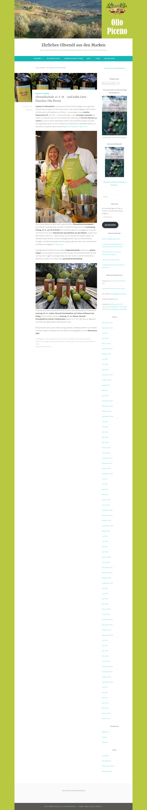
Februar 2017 (106, 500)
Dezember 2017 (107, 458)
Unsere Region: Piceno (73, 58)
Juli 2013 (105, 687)
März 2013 (105, 708)
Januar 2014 (106, 661)
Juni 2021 (105, 333)
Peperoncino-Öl (81, 341)
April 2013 (105, 703)
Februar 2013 (106, 713)
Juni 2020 (105, 364)
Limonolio (87, 339)
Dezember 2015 (107, 567)
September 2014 (107, 635)
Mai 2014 (105, 646)
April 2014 (105, 651)
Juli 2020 (105, 359)
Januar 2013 (106, 718)
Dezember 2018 (107, 401)
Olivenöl (37, 58)
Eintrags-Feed (106, 761)
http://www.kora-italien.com (77, 126)
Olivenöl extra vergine (42, 341)
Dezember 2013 (107, 666)
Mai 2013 (105, 698)
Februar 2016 (106, 557)
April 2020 (105, 370)
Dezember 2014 (107, 620)
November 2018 (107, 406)
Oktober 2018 (106, 411)
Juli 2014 (105, 640)
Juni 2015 (105, 593)
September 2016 (107, 526)
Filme (98, 58)
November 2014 (107, 625)
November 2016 (107, 515)
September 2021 (107, 328)
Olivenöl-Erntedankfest (57, 341)
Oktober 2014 (106, 630)
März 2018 (105, 442)
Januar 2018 (106, 453)
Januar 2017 (106, 505)
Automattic (97, 806)
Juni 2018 (105, 427)
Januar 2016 (106, 562)
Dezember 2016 (107, 510)
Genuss (38, 93)
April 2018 (105, 437)
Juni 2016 (105, 541)
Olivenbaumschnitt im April (110, 260)
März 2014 (105, 656)
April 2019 (105, 396)
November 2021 (107, 323)
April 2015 (105, 599)
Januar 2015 (106, 614)
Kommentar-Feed (108, 766)
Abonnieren (110, 225)
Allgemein (105, 732)
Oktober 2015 (106, 578)
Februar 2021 (106, 343)
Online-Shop (109, 58)
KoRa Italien (79, 339)
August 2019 (106, 385)
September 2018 (107, 416)
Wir (88, 58)
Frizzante (63, 339)
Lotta (103, 288)
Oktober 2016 (106, 521)
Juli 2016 (105, 536)
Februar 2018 (106, 448)
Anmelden (105, 756)
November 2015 (107, 573)
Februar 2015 (106, 609)
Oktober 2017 (106, 468)
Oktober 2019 (106, 380)
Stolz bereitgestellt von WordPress (60, 806)
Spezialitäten (90, 341)
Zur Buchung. (58, 244)
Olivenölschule (53, 58)
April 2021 (105, 338)
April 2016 (105, 552)
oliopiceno (29, 110)
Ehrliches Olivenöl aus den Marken (74, 45)
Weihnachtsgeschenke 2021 (111, 239)
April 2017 (105, 489)
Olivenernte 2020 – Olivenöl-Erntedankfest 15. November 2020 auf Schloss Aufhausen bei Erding (114, 306)
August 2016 (106, 531)
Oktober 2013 (106, 677)
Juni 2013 (105, 692)
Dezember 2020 (107, 349)
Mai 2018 (105, 432)
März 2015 (105, 604)
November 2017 (107, 463)
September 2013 (107, 682)
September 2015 (107, 583)
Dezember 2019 (107, 375)
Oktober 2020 (106, 354)
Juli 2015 (105, 588)
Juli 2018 (105, 422)
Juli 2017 (105, 479)
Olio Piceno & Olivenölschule (114, 68)
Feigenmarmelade (54, 339)
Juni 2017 (105, 484)
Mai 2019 (105, 390)
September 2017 (107, 474)
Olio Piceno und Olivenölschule (73, 791)
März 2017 (105, 494)
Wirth (37, 344)
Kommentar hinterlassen (43, 346)
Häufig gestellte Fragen (118, 294)
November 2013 (107, 672)
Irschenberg (71, 339)
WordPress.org (107, 771)
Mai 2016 (105, 547)
